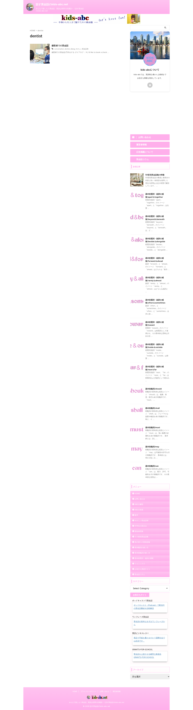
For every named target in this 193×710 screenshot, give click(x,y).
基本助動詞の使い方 (142, 553)
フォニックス (140, 564)
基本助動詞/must (152, 427)
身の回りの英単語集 (142, 542)
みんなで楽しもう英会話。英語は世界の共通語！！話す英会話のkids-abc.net (96, 702)
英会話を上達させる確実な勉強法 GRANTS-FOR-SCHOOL (147, 655)
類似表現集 (139, 531)
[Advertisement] (150, 112)
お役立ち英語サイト (142, 569)
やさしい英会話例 (82, 49)
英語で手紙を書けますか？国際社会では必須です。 (149, 639)
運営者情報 (117, 691)
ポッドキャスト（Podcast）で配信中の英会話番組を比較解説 (149, 606)
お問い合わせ (140, 499)
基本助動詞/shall (152, 408)
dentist (67, 49)
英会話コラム (140, 574)
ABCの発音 (139, 510)
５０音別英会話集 (141, 537)
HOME (137, 493)
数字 (136, 515)
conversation (59, 49)
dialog (73, 49)
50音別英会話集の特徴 (154, 175)
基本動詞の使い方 (141, 547)
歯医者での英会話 (60, 45)
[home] (150, 85)
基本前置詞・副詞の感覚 (144, 558)
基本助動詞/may (152, 446)
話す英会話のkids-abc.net (52, 4)
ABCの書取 (139, 504)
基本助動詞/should (153, 389)
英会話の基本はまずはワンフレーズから (149, 623)
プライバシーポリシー (88, 691)
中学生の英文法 (141, 526)
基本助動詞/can (152, 466)
